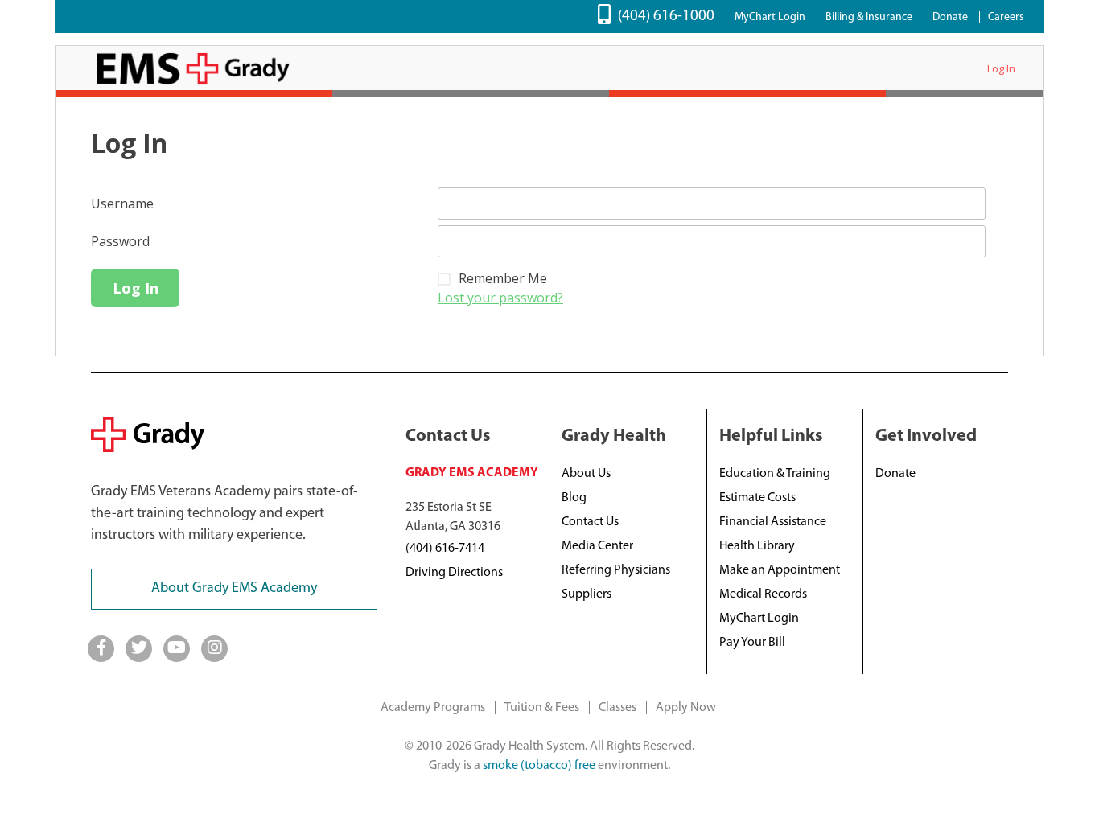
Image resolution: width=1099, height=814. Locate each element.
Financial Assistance (772, 522)
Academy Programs (433, 707)
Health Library (757, 546)
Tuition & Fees (541, 707)
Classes (617, 707)
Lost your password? (500, 297)
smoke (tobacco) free (539, 765)
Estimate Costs (757, 497)
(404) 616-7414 (444, 548)
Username (122, 203)
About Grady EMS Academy (234, 589)
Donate (950, 17)
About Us (586, 473)
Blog (574, 497)
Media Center (597, 546)
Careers (1006, 17)
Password (120, 241)
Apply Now (686, 707)
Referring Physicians (616, 570)
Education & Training (774, 473)
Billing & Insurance (868, 17)
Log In (1001, 68)
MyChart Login (770, 17)
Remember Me (503, 278)
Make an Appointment (779, 570)
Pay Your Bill (752, 642)
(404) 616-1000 (666, 16)
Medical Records (763, 594)
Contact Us (590, 522)
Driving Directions (454, 572)
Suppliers (586, 594)
